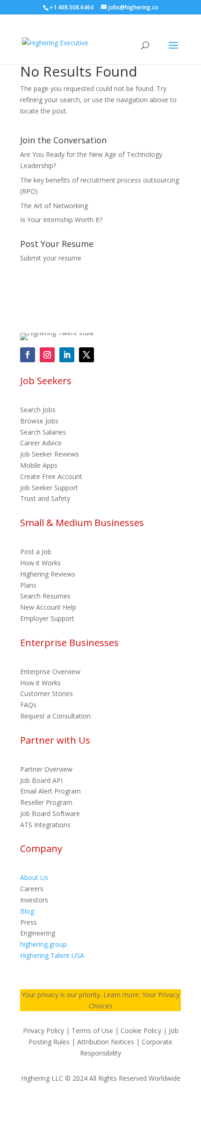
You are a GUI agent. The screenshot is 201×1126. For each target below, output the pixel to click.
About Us (34, 877)
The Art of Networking (54, 205)
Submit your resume (50, 257)
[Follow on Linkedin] (66, 354)
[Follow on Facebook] (27, 354)
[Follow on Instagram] (47, 354)
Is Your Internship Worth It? (61, 219)
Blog (27, 911)
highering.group (43, 944)
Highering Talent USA (52, 955)
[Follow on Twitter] (86, 354)
